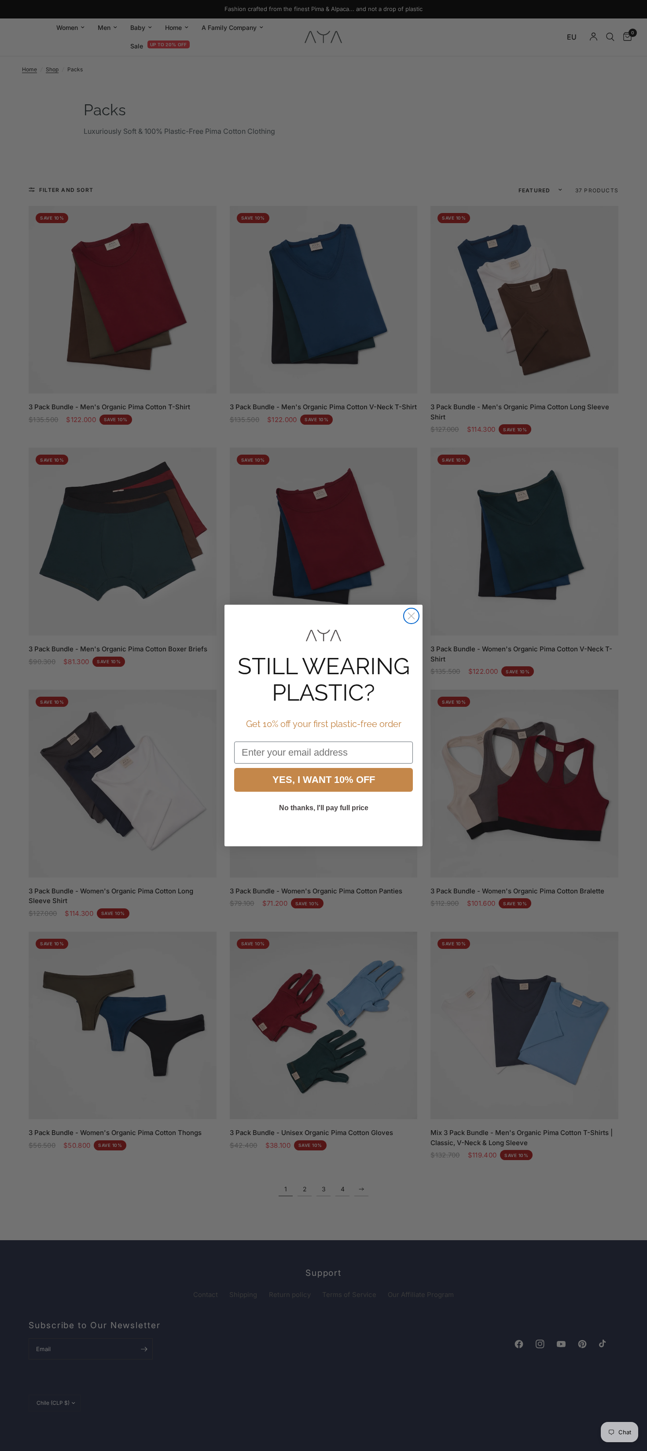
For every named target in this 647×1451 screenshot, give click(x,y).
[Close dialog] (411, 616)
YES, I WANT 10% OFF (323, 779)
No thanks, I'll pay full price (323, 808)
